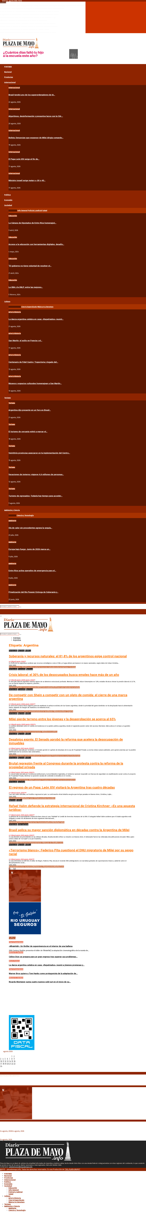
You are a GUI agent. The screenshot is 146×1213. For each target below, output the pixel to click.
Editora (13, 661)
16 (14, 1061)
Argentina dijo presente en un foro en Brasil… (30, 410)
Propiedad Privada (40, 780)
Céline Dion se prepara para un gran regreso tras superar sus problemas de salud (28, 32)
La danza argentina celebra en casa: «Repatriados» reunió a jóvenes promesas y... (47, 965)
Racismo (60, 867)
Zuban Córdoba (70, 667)
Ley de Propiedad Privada (48, 756)
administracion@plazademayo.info (20, 1167)
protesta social (53, 780)
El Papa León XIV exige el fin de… (24, 159)
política (54, 732)
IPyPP (54, 687)
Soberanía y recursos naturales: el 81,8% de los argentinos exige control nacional (68, 656)
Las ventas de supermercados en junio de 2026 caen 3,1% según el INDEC (24, 29)
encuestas (33, 732)
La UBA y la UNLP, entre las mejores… (26, 287)
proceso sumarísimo (66, 756)
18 (3, 1064)
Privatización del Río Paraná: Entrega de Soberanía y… (33, 592)
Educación (13, 216)
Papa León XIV (30, 798)
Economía (8, 200)
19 (5, 1064)
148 (14, 869)
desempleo (33, 687)
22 (12, 1064)
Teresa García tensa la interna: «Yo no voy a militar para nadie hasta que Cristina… (28, 23)
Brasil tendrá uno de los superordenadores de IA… (32, 95)
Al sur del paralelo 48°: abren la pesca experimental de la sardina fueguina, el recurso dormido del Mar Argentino (49, 1084)
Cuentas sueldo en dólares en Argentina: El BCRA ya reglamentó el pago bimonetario (28, 26)
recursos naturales (48, 667)
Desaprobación (23, 732)
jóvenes (48, 732)
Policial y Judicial (16, 1192)
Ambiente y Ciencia (12, 510)
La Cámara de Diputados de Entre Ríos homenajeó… (32, 223)
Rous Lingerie (67, 711)
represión (63, 780)
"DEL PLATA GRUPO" (72, 1169)
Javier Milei (21, 667)
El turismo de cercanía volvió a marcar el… (28, 431)
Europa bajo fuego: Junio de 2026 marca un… (29, 549)
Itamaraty (33, 843)
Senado (77, 756)
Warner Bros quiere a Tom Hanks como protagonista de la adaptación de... (43, 973)
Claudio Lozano (23, 687)
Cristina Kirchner (23, 822)
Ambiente (12, 521)
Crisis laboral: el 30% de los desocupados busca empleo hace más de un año (64, 675)
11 (3, 1061)
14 (10, 1061)
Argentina (13, 667)
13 (8, 1061)
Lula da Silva (51, 843)
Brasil (19, 843)
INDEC (39, 687)
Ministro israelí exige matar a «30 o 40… (27, 180)
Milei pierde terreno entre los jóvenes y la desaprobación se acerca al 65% (62, 719)
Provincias (8, 77)
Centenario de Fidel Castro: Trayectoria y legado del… (33, 362)
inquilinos (34, 756)
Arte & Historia (15, 312)
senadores (71, 780)
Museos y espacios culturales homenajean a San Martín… (35, 383)
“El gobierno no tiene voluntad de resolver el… (30, 266)
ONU (53, 822)
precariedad (75, 687)
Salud (11, 1194)
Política (7, 195)
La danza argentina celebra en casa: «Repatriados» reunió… (36, 319)
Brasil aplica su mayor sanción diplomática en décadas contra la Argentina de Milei (69, 830)
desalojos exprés (23, 756)
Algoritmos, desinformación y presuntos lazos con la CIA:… (36, 116)
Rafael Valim (59, 822)
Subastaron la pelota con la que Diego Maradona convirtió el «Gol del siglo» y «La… (28, 17)
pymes (59, 711)
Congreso (20, 780)
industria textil (43, 711)
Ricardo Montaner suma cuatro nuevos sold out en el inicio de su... (40, 982)
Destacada (13, 651)
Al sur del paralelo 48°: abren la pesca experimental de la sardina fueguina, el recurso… (30, 11)
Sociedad (8, 205)
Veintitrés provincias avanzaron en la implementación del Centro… (39, 453)
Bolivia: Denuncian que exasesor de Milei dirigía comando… (36, 138)
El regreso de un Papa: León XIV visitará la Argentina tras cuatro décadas (62, 787)
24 (1, 1066)
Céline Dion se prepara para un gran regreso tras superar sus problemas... (43, 957)
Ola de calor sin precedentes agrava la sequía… (30, 528)
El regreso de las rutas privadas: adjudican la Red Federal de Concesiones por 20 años (29, 14)
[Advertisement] (73, 1000)
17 (1, 1064)
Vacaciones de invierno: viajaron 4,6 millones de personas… (36, 474)
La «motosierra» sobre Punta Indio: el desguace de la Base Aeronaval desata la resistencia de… (32, 8)
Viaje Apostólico (49, 798)
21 (10, 1064)
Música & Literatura (16, 953)
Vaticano (39, 798)
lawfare (48, 822)
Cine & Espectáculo (16, 942)
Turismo (7, 398)
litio (26, 667)
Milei (55, 867)
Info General (14, 1190)
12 (5, 1061)
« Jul (1, 1071)
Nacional (8, 72)
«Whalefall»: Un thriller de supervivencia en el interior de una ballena (23, 20)
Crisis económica (30, 711)
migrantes (50, 867)
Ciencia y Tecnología (17, 1210)
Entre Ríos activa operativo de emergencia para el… (32, 570)
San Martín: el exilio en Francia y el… (25, 340)
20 (8, 1064)
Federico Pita (40, 867)
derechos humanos (37, 822)
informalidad (47, 687)
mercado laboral (63, 687)
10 (1, 1061)
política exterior (34, 667)
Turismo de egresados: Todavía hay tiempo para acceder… (35, 496)
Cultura (7, 302)
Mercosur (59, 843)
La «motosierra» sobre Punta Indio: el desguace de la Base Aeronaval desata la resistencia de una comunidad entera (50, 1082)
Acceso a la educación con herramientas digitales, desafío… (36, 244)
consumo (20, 711)
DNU (33, 867)
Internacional (10, 82)
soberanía (60, 667)
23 (14, 1064)
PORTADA (8, 67)
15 (12, 1061)
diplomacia (25, 843)
